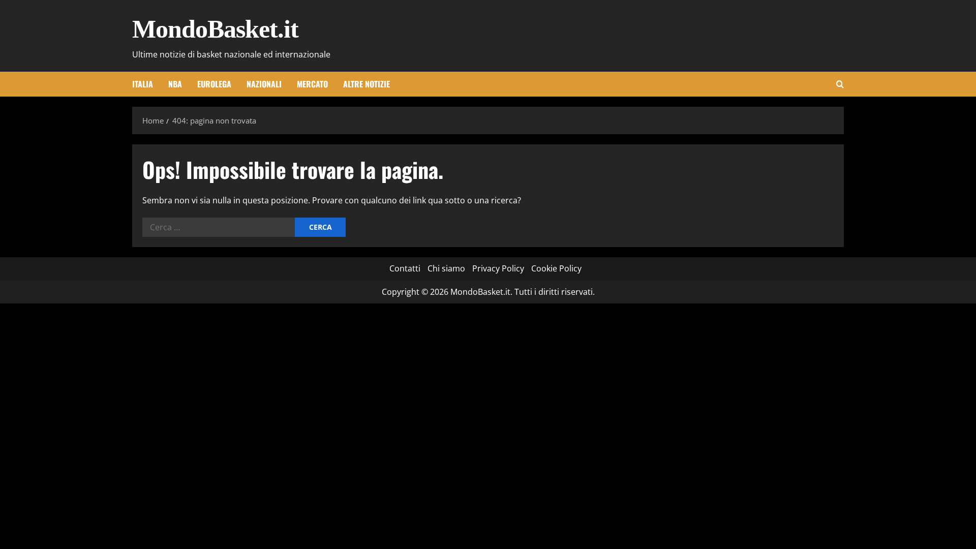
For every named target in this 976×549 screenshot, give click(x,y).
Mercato (312, 84)
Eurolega (214, 84)
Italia (142, 84)
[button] (840, 84)
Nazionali (264, 84)
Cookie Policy (556, 268)
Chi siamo (446, 268)
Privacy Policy (498, 268)
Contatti (404, 268)
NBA (175, 84)
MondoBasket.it (215, 29)
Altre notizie (366, 84)
